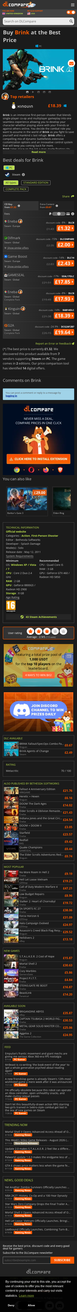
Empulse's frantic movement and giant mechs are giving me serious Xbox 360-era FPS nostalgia (36, 1055)
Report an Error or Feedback (54, 343)
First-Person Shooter (44, 535)
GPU (9, 585)
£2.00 (65, 244)
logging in (11, 395)
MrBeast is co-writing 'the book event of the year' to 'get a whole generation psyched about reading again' (37, 1067)
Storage (11, 593)
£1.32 (65, 228)
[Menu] (72, 5)
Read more (39, 152)
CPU (8, 573)
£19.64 (63, 332)
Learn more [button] (26, 1295)
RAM (9, 581)
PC (11, 167)
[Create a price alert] (71, 64)
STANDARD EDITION (35, 182)
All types (11, 182)
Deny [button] (11, 1305)
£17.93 (63, 299)
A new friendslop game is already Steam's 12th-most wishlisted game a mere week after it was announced (38, 1080)
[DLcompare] (38, 1271)
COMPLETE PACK (16, 189)
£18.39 (63, 315)
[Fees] (58, 214)
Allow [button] (31, 1305)
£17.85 (63, 282)
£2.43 (65, 263)
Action (25, 535)
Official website (16, 531)
